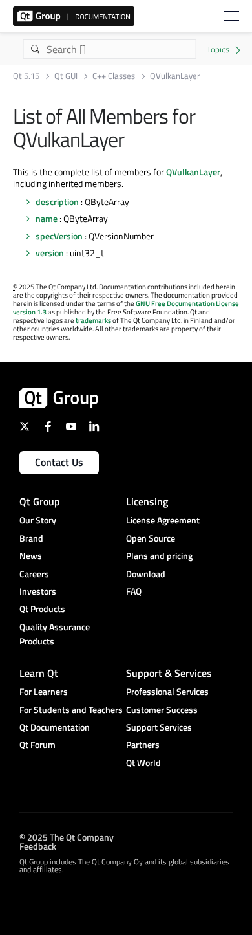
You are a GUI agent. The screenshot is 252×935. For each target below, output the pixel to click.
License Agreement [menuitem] (163, 520)
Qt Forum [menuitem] (37, 744)
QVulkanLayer (193, 172)
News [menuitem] (30, 555)
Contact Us (59, 462)
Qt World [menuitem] (143, 762)
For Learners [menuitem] (43, 691)
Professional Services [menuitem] (167, 691)
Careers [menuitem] (34, 573)
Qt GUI (66, 76)
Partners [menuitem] (143, 744)
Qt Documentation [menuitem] (54, 727)
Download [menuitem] (145, 573)
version (50, 252)
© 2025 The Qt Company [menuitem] (66, 836)
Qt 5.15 (26, 76)
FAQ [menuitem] (134, 591)
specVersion (59, 236)
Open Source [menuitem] (150, 538)
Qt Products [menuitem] (42, 608)
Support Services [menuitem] (159, 727)
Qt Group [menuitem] (39, 501)
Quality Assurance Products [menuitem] (54, 634)
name (47, 218)
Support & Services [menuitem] (169, 673)
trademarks (93, 320)
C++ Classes (113, 76)
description (57, 201)
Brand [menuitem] (31, 538)
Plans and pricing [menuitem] (159, 555)
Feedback (37, 845)
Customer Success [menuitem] (162, 709)
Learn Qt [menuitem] (38, 673)
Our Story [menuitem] (37, 520)
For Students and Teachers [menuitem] (71, 709)
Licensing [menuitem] (147, 501)
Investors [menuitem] (37, 591)
